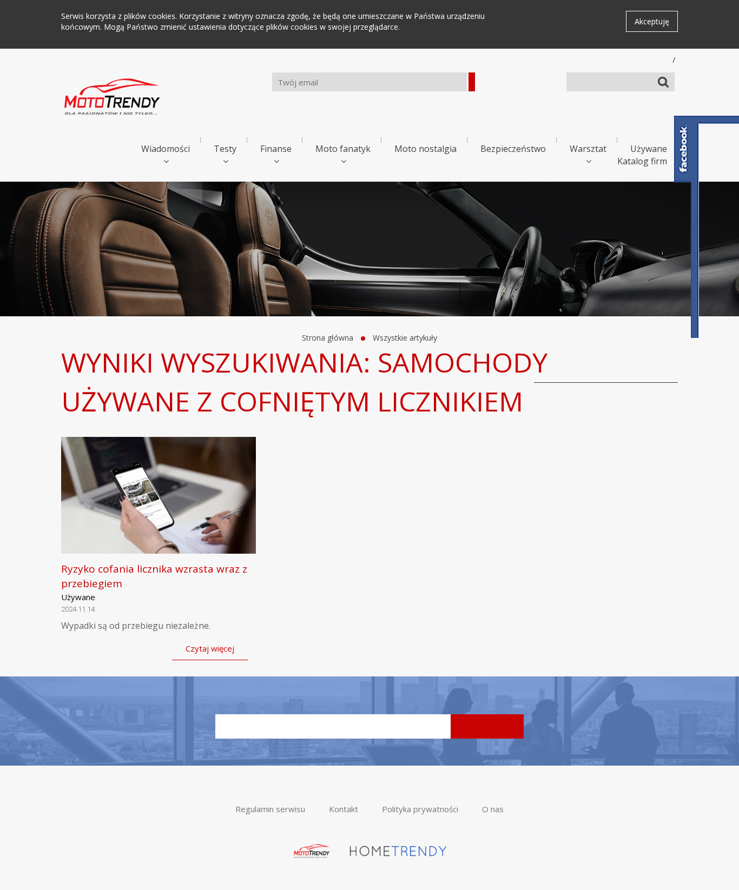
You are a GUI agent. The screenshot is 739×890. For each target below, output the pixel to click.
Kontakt (343, 808)
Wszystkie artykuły (405, 338)
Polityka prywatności (420, 808)
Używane (648, 149)
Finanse (276, 149)
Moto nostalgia (425, 149)
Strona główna (327, 338)
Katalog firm (642, 161)
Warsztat (588, 149)
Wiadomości (165, 149)
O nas (493, 808)
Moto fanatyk (343, 149)
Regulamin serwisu (270, 808)
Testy (225, 149)
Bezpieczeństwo (513, 149)
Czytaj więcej (210, 648)
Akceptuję (652, 21)
